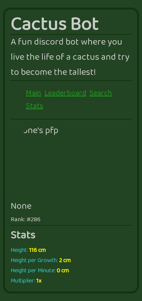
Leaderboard (65, 93)
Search (100, 93)
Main (33, 93)
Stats (34, 106)
